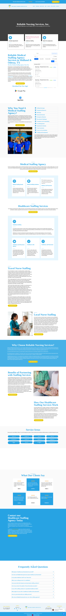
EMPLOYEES (42, 6)
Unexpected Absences (41, 110)
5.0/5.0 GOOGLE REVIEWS (40, 1)
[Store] (17, 610)
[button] (46, 108)
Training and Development (42, 132)
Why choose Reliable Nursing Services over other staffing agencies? (26, 597)
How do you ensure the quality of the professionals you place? (24, 585)
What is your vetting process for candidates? (21, 580)
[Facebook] (14, 608)
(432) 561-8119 (17, 607)
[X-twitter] (18, 608)
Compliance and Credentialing (43, 121)
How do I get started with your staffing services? (22, 594)
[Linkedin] (20, 608)
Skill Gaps (39, 112)
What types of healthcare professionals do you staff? (23, 571)
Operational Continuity (41, 125)
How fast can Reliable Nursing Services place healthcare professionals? (26, 574)
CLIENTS (48, 6)
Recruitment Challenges (42, 119)
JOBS (45, 6)
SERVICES (37, 6)
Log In (59, 607)
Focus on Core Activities (42, 130)
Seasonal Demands (41, 114)
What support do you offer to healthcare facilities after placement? (25, 591)
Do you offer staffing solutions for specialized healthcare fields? (25, 588)
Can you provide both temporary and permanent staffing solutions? (25, 583)
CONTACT (57, 6)
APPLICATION (53, 6)
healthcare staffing (15, 529)
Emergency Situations (41, 117)
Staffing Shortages (41, 108)
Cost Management (40, 123)
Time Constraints (40, 128)
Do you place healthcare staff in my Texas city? (21, 577)
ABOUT (34, 6)
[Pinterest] (16, 608)
